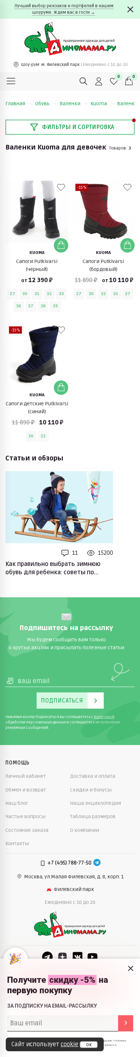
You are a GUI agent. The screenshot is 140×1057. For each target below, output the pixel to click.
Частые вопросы (25, 816)
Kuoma (98, 104)
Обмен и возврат (25, 790)
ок (89, 1045)
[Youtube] (92, 957)
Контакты (17, 843)
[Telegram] (97, 863)
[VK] (77, 957)
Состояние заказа (26, 830)
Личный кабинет (25, 776)
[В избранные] (61, 187)
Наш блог (16, 803)
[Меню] (11, 81)
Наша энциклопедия (95, 803)
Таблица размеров (93, 816)
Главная (15, 104)
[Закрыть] (130, 9)
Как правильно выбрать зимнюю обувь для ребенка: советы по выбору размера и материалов (53, 568)
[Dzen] (62, 957)
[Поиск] (83, 81)
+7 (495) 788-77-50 (69, 863)
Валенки (70, 104)
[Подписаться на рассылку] (125, 1023)
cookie (69, 1044)
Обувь (42, 104)
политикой (104, 717)
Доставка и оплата (92, 776)
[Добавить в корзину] (61, 245)
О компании (84, 830)
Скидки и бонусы (91, 790)
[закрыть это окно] (130, 968)
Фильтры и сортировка (78, 127)
